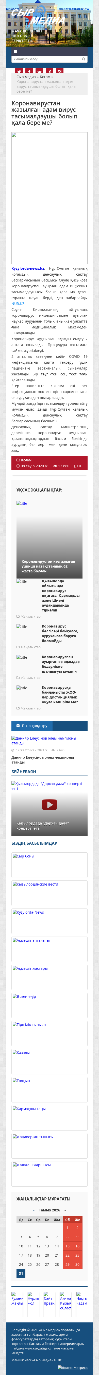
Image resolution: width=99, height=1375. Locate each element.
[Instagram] (59, 72)
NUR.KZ (17, 303)
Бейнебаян (23, 772)
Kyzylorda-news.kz (27, 268)
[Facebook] (29, 72)
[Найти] (83, 59)
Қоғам (26, 460)
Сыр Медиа (38, 16)
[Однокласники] (49, 72)
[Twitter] (19, 72)
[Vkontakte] (39, 72)
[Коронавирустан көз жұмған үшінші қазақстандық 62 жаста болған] (49, 503)
